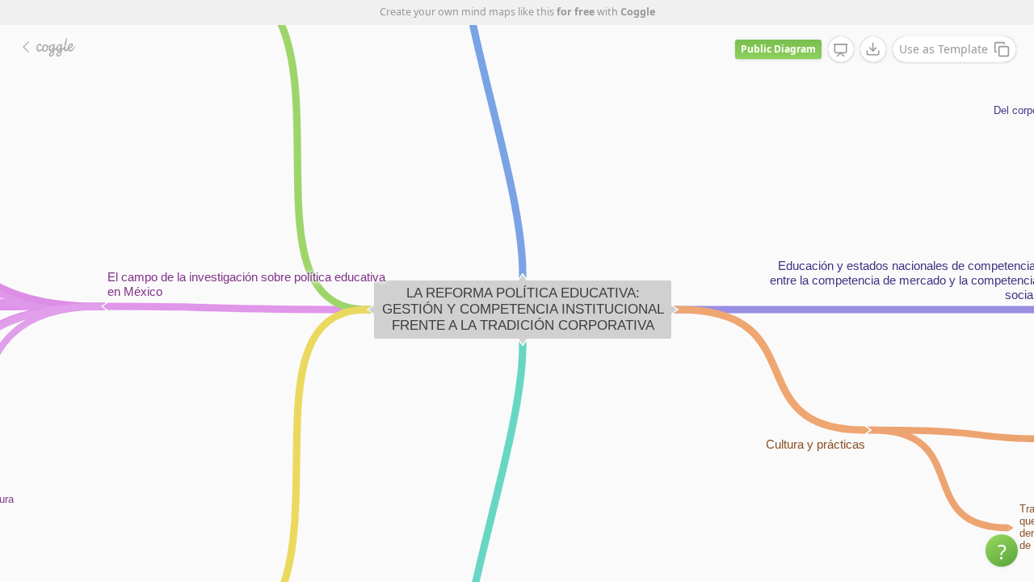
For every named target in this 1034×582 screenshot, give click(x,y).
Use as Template (943, 49)
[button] (1002, 550)
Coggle (637, 12)
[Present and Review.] (841, 50)
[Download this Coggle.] (873, 49)
